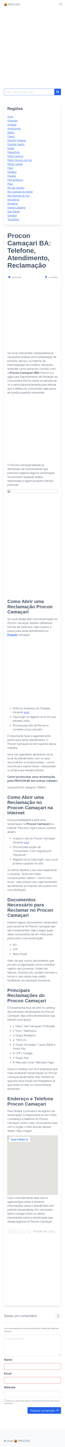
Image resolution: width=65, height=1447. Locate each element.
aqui (26, 712)
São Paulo (13, 211)
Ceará (10, 136)
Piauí (10, 183)
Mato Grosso (15, 156)
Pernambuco (15, 180)
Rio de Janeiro (15, 187)
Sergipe (12, 215)
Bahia (10, 132)
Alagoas (12, 120)
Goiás (10, 148)
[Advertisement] (32, 43)
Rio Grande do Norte (20, 191)
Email (8, 1373)
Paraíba (11, 172)
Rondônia (13, 199)
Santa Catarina (16, 207)
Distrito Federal (16, 140)
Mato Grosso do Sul (19, 160)
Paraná (11, 176)
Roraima (12, 203)
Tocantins (13, 219)
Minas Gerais (15, 164)
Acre (10, 116)
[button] (60, 4)
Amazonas (14, 128)
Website (10, 1387)
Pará (10, 168)
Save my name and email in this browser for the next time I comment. (32, 1402)
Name (9, 1359)
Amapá (11, 124)
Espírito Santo (15, 144)
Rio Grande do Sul (18, 195)
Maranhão (13, 152)
